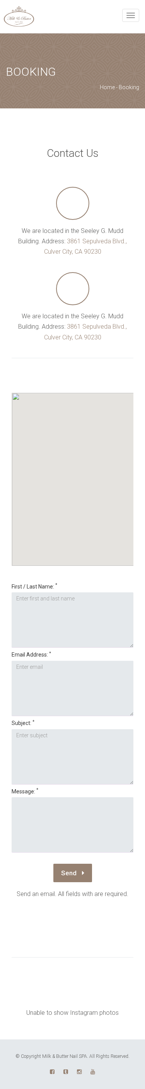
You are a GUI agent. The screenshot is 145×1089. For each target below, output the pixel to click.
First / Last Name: (34, 586)
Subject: (23, 723)
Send (69, 873)
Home (107, 87)
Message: (25, 791)
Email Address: (31, 654)
